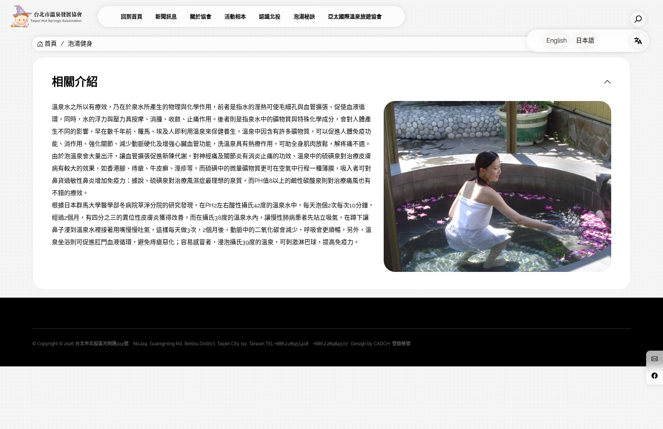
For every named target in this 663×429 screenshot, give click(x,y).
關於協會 (200, 16)
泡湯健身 (80, 43)
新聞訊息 (166, 16)
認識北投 (269, 16)
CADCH (382, 343)
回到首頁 (131, 16)
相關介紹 (75, 81)
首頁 (51, 43)
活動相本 (235, 16)
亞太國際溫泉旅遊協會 (355, 16)
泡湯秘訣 (304, 16)
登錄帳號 (401, 343)
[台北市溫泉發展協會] (52, 16)
